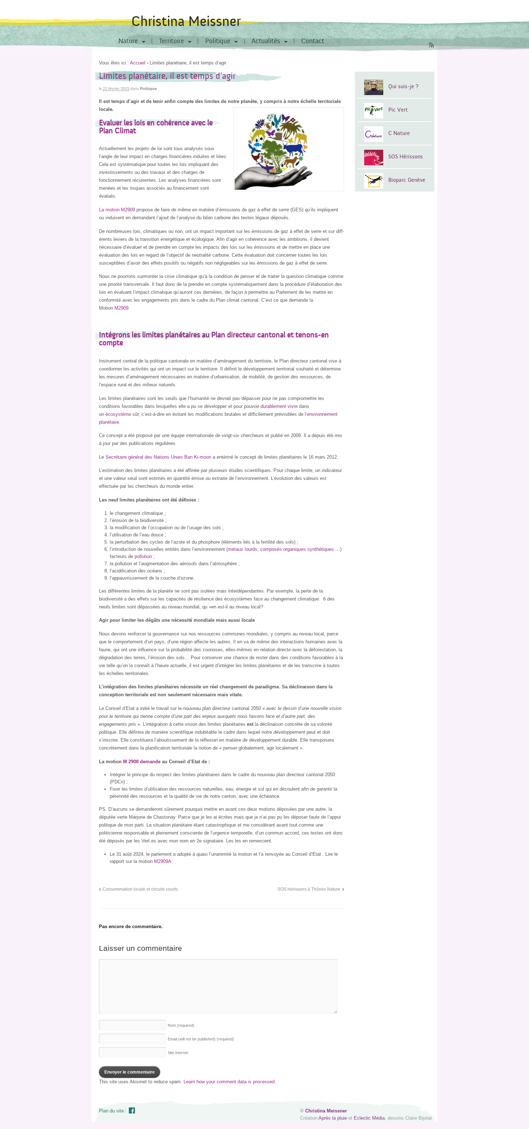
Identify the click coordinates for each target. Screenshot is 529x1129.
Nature (128, 41)
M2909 (120, 308)
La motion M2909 (117, 209)
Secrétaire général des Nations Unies (144, 457)
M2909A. (163, 861)
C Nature (399, 133)
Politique (217, 41)
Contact (312, 41)
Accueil (137, 63)
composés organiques (283, 549)
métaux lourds (242, 549)
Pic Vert (398, 110)
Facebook (132, 1110)
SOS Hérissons (405, 156)
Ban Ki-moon (197, 457)
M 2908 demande (141, 761)
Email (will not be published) (201, 1039)
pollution (143, 556)
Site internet (178, 1053)
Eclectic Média (369, 1118)
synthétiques (320, 549)
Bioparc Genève (406, 180)
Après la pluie (332, 1118)
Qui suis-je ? (403, 86)
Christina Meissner (186, 21)
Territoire (171, 41)
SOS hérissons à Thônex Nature (308, 889)
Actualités (266, 41)
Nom (181, 1025)
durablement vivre (279, 406)
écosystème (118, 414)
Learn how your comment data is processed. (230, 1081)
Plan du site (111, 1111)
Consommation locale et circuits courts (140, 889)
